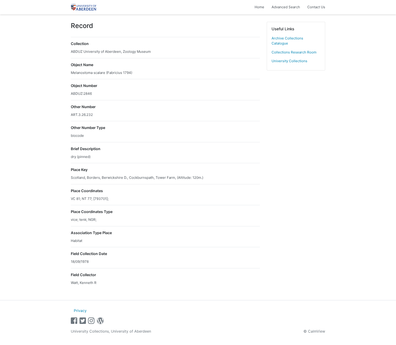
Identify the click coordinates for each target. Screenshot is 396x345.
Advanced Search (286, 7)
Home (259, 7)
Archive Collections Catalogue (287, 41)
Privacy (80, 310)
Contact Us (316, 7)
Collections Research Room (294, 52)
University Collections (289, 61)
